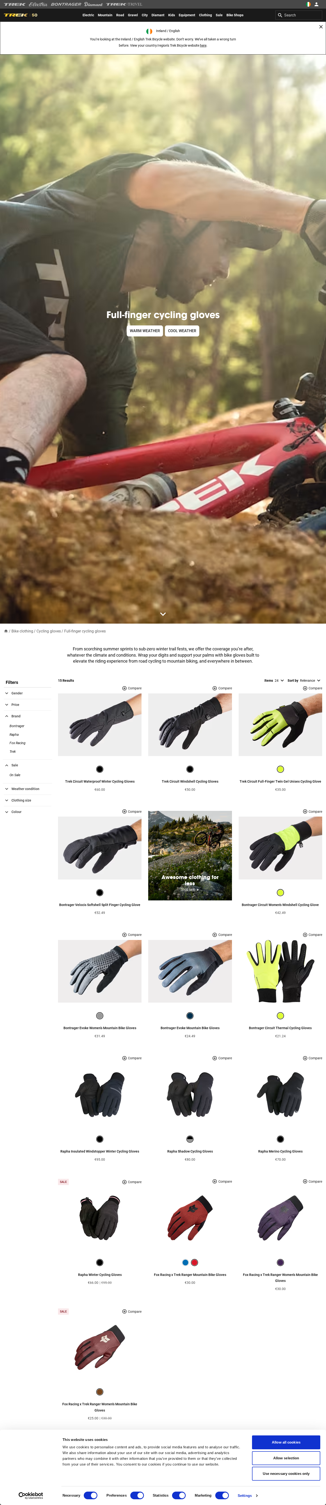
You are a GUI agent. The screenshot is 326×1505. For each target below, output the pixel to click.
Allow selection (286, 1458)
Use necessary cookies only (286, 1474)
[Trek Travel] (124, 4)
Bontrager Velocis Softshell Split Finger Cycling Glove (99, 905)
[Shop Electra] (38, 4)
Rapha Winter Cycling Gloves (100, 1275)
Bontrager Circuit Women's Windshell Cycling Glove (280, 905)
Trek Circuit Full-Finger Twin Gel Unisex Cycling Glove (280, 781)
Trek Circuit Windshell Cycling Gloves (190, 781)
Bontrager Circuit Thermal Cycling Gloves (280, 1028)
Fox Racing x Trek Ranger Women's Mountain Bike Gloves (280, 1278)
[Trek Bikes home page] (15, 4)
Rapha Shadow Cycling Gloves (190, 1151)
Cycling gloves (49, 631)
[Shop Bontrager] (66, 4)
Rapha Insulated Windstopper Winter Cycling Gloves (99, 1151)
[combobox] (298, 15)
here (203, 45)
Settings (245, 1496)
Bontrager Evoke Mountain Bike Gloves (190, 1028)
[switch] (137, 1495)
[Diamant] (93, 4)
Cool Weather (182, 331)
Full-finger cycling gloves (85, 631)
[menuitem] (88, 15)
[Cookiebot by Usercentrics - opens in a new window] (31, 1495)
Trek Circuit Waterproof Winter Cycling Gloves (100, 781)
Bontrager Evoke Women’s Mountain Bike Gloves (99, 1028)
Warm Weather (145, 331)
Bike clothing (22, 631)
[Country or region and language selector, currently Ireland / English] (308, 4)
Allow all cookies (286, 1442)
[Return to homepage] (6, 631)
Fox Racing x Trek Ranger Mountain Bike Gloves (190, 1275)
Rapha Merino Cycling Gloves (280, 1151)
